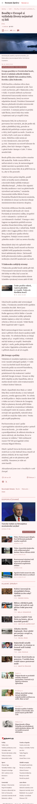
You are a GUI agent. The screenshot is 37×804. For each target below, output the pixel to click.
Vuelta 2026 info (25, 745)
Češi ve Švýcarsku (7, 793)
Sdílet (14, 30)
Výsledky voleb (6, 750)
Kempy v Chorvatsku (8, 785)
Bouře (18, 489)
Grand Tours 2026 (25, 758)
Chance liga (5, 765)
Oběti (3, 492)
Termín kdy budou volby (9, 753)
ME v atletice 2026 (7, 773)
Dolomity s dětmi (7, 798)
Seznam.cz (25, 3)
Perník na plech (24, 778)
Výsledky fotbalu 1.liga (8, 768)
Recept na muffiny (25, 768)
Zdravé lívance (24, 770)
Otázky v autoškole (25, 796)
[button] (18, 43)
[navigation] (2, 2)
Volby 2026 (5, 745)
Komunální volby (7, 758)
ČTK (3, 24)
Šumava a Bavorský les (9, 790)
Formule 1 (5, 776)
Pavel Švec (23, 638)
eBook (6, 30)
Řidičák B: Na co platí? (26, 793)
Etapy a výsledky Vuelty (27, 748)
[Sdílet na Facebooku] (3, 482)
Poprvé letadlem (7, 788)
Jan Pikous (23, 652)
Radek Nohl (23, 598)
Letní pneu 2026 (24, 785)
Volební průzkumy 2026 (9, 748)
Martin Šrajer (24, 666)
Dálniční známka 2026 (26, 788)
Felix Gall (22, 756)
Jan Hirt (22, 750)
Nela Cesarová (24, 612)
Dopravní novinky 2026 (27, 790)
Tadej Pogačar (24, 753)
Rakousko (25, 489)
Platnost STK (23, 798)
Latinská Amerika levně (9, 796)
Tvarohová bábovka (25, 773)
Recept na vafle (24, 776)
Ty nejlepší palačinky (26, 765)
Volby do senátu (6, 756)
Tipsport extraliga (7, 770)
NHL (3, 778)
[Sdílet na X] (6, 482)
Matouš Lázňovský (26, 624)
